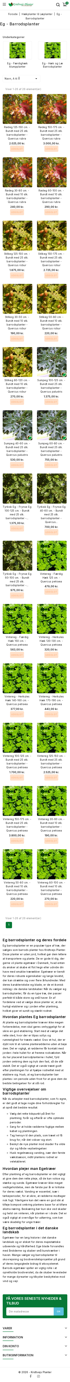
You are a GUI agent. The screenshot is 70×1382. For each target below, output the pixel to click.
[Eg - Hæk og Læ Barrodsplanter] (52, 50)
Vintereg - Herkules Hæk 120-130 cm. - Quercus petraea (51, 640)
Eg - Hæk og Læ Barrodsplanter (52, 65)
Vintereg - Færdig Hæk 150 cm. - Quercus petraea (17, 640)
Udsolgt (17, 148)
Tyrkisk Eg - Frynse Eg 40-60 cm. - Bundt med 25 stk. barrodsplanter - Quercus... (51, 514)
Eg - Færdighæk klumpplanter (17, 65)
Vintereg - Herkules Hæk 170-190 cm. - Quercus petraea (51, 700)
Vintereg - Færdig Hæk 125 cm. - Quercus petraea (51, 577)
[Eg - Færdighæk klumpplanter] (17, 50)
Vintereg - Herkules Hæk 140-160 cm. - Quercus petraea (17, 700)
